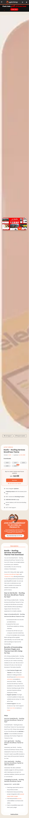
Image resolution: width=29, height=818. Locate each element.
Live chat (12, 708)
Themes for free (8, 576)
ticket (8, 710)
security (19, 798)
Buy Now (14, 480)
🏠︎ (2, 16)
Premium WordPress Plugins (11, 574)
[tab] (14, 546)
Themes (6, 16)
